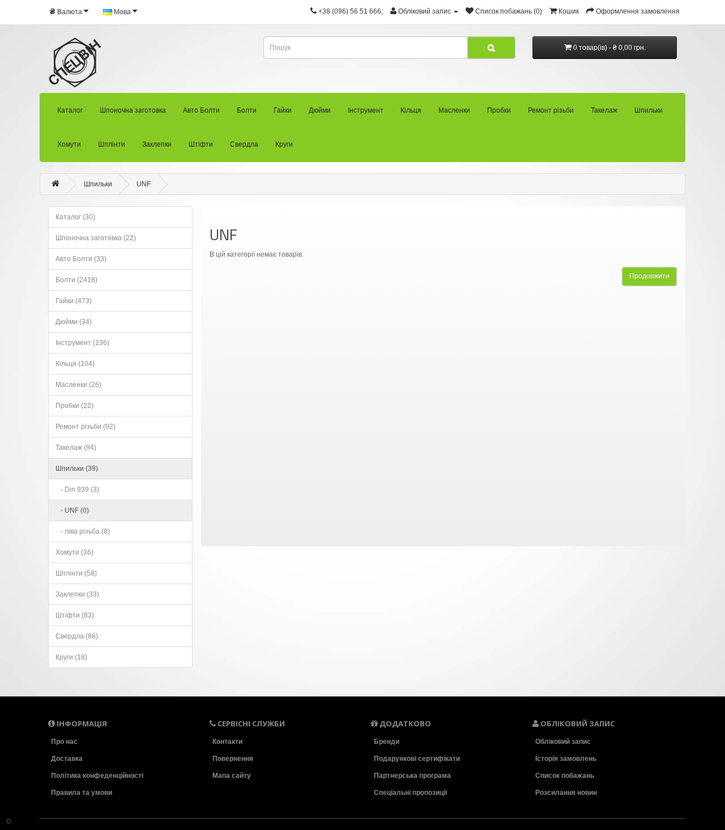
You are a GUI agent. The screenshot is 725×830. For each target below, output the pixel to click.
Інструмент (365, 110)
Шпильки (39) (77, 469)
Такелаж (604, 110)
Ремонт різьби (551, 110)
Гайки (283, 110)
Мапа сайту (231, 776)
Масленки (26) (78, 385)
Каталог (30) (75, 217)
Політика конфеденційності (97, 776)
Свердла (244, 144)
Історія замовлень (565, 759)
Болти (247, 110)
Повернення (232, 759)
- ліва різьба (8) (83, 531)
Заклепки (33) (77, 594)
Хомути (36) (74, 552)
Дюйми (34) (74, 322)
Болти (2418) (76, 280)
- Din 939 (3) (77, 489)
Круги (284, 144)
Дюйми (320, 110)
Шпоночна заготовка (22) (96, 238)
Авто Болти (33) (81, 259)
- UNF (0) (72, 510)
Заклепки (157, 144)
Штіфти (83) (75, 615)
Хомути (69, 144)
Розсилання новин (566, 793)
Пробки (499, 110)
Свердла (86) (77, 636)
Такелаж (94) (76, 448)
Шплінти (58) (76, 573)
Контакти (227, 742)
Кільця (410, 110)
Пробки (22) (74, 406)
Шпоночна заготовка (133, 110)
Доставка (67, 759)
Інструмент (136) (82, 343)
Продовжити (649, 276)
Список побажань (564, 776)
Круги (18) (71, 657)
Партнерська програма (412, 776)
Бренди (386, 742)
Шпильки (648, 110)
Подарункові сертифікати (417, 759)
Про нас (64, 742)
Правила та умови (81, 793)
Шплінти (111, 144)
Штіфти (201, 144)
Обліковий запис (563, 742)
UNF (144, 184)
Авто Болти (201, 110)
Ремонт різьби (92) (86, 427)
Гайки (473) (74, 301)
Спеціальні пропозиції (410, 793)
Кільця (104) (75, 364)
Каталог (70, 110)
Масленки (454, 110)
